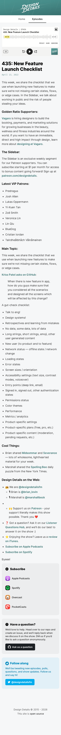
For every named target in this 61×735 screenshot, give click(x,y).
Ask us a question (22, 646)
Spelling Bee (39, 467)
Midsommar (29, 452)
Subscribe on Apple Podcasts (24, 546)
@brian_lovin (29, 491)
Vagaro (6, 118)
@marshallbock (35, 497)
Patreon (36, 508)
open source (37, 713)
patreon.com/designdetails (19, 175)
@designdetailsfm (21, 682)
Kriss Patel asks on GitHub (19, 274)
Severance (50, 452)
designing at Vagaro (29, 144)
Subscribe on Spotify (18, 552)
